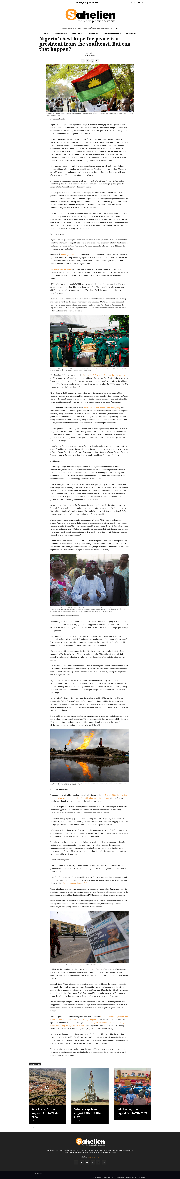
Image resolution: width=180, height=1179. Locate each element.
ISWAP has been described (61, 269)
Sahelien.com (91, 55)
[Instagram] (104, 1162)
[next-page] (33, 1127)
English (93, 2)
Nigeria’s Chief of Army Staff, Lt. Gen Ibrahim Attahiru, (104, 375)
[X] (88, 61)
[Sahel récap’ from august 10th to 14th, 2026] (89, 1086)
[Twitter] (135, 2)
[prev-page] (30, 1127)
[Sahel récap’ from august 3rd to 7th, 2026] (132, 1086)
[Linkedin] (98, 1162)
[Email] (97, 61)
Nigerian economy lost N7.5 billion (75, 883)
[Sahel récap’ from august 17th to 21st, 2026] (47, 1086)
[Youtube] (139, 2)
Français (81, 2)
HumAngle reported (69, 255)
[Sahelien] (90, 15)
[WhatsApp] (92, 61)
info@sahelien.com (94, 1157)
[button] (37, 2)
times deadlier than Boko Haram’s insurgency (102, 408)
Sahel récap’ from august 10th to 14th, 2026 (87, 1113)
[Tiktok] (142, 2)
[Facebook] (131, 2)
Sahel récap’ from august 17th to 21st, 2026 (44, 1113)
